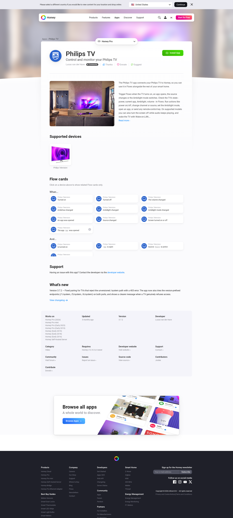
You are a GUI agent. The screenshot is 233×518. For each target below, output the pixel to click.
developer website (115, 272)
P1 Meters (129, 505)
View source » (124, 360)
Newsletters (73, 492)
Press (71, 489)
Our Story (72, 475)
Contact (72, 496)
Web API (100, 478)
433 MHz (128, 482)
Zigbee (127, 475)
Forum (99, 498)
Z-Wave (128, 471)
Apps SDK (101, 475)
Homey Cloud (46, 471)
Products (93, 17)
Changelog (101, 482)
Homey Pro (45, 475)
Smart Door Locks (48, 502)
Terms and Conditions (184, 494)
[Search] (159, 17)
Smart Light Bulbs (47, 512)
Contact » (159, 350)
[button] (150, 4)
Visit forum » (50, 360)
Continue (181, 4)
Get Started (101, 471)
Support (140, 17)
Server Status (102, 485)
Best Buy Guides (48, 494)
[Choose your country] (171, 17)
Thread (128, 489)
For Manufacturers (104, 514)
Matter (127, 485)
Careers (72, 471)
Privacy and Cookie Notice (165, 494)
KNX (127, 478)
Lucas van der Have (163, 320)
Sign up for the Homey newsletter (177, 467)
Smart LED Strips (47, 509)
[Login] (165, 17)
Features (106, 17)
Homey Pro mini (47, 478)
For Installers (102, 511)
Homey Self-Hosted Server (51, 482)
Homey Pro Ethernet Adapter (51, 489)
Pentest (100, 502)
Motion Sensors (47, 498)
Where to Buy (74, 482)
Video (47, 350)
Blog (70, 485)
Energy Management (133, 498)
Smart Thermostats (48, 505)
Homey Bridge (46, 485)
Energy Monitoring (132, 502)
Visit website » (125, 350)
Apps (116, 17)
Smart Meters (46, 516)
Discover (128, 17)
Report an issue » (89, 360)
